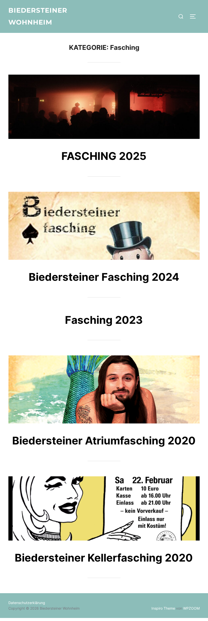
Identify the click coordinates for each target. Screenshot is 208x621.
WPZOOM (191, 608)
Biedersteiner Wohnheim (37, 16)
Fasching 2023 (104, 319)
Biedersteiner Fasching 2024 (104, 276)
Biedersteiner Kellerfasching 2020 (104, 557)
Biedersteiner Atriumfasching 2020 (104, 440)
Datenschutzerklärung (26, 603)
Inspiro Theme (163, 608)
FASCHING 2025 (103, 155)
